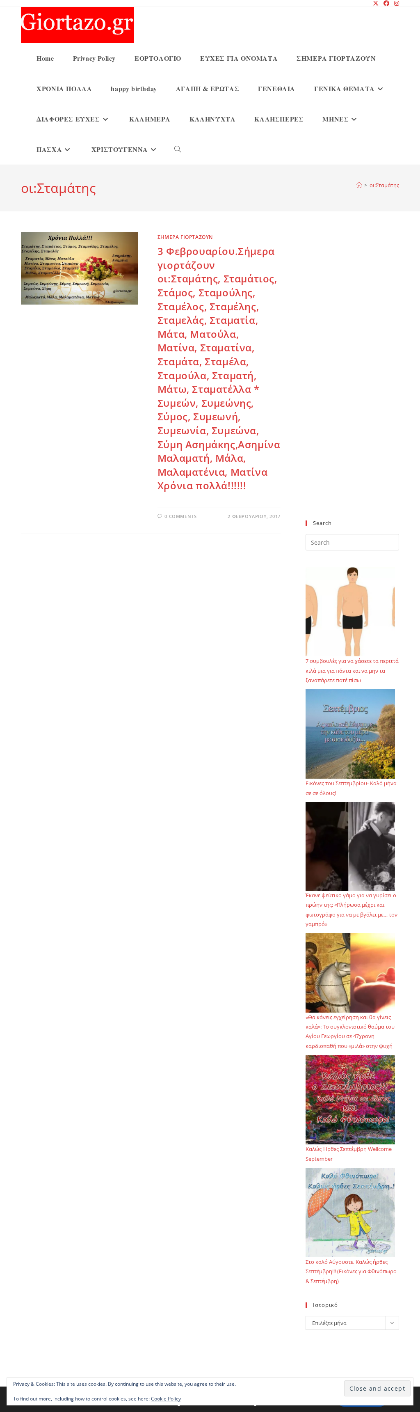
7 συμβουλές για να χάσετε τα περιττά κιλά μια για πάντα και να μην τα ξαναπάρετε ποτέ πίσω (352, 670)
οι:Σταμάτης (384, 185)
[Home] (359, 185)
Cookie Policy (166, 1398)
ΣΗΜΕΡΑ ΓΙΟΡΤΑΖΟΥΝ (185, 237)
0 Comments (180, 516)
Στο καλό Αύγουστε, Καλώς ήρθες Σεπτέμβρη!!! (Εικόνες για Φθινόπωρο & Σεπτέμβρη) (351, 1271)
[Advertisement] (352, 381)
